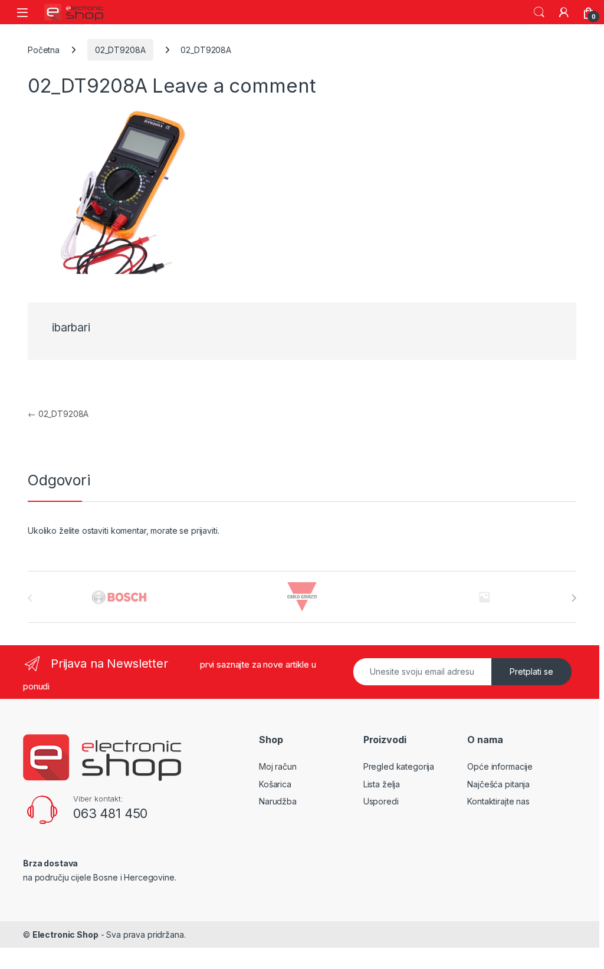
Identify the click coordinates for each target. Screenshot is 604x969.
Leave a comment (234, 85)
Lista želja (381, 784)
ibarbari (71, 327)
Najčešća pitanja (498, 784)
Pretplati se (531, 671)
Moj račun (278, 766)
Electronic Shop (65, 934)
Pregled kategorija (398, 766)
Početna (44, 50)
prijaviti (204, 530)
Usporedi (381, 801)
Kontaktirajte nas (498, 801)
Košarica (275, 784)
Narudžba (278, 801)
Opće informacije (500, 766)
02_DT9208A (120, 50)
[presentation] (573, 598)
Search (539, 12)
